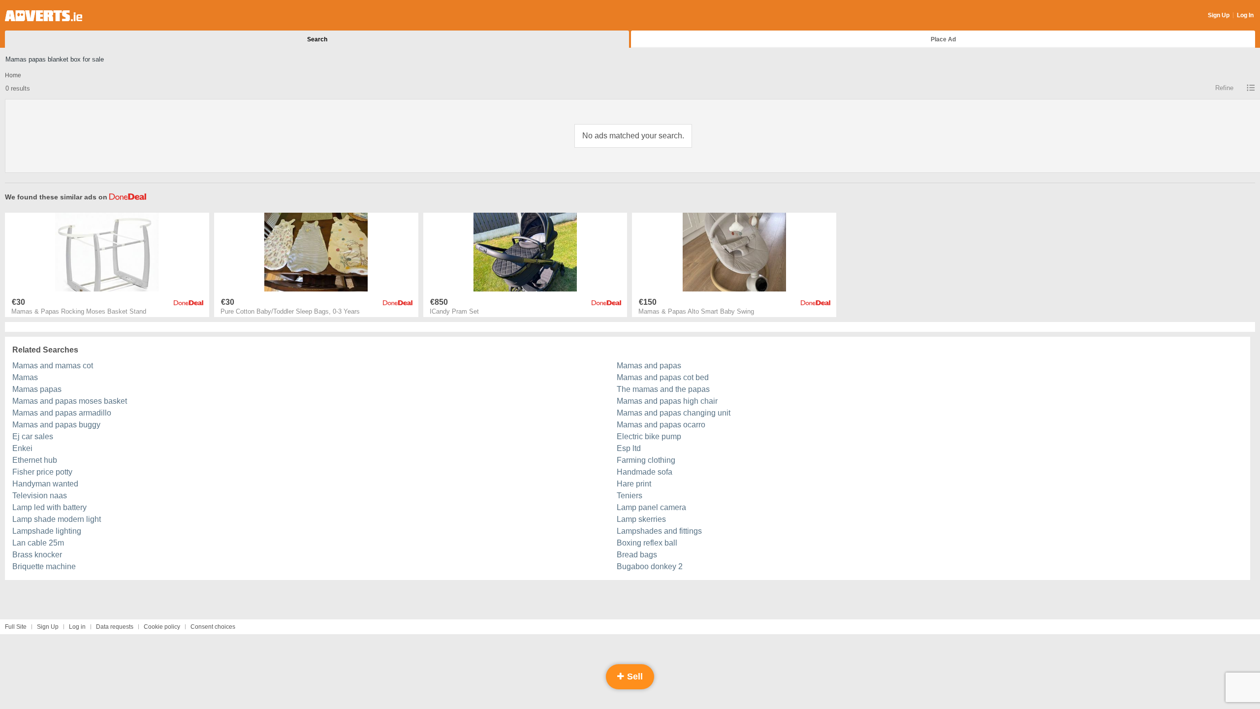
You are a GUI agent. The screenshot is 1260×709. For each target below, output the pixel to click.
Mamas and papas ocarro (661, 424)
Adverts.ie (43, 15)
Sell (634, 676)
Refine (1224, 88)
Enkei (22, 448)
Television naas (39, 495)
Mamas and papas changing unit (673, 413)
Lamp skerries (641, 519)
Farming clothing (646, 460)
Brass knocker (37, 554)
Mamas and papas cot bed (663, 377)
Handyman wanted (45, 484)
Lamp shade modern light (56, 519)
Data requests (114, 626)
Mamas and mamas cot (52, 365)
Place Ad (943, 39)
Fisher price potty (42, 472)
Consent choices (212, 626)
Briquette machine (44, 566)
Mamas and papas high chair (667, 401)
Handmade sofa (644, 472)
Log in (77, 626)
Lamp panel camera (651, 507)
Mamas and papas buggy (56, 424)
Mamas (25, 377)
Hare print (634, 484)
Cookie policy (162, 626)
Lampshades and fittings (659, 531)
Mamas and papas (649, 365)
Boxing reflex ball (647, 543)
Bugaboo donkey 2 (650, 566)
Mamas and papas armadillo (61, 413)
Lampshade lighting (46, 531)
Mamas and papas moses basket (69, 401)
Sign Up (1218, 15)
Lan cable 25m (38, 543)
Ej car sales (32, 436)
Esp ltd (629, 448)
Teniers (629, 495)
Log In (1245, 15)
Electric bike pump (649, 436)
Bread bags (637, 554)
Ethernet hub (34, 460)
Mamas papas (37, 389)
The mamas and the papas (663, 389)
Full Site (16, 626)
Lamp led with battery (49, 507)
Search (317, 39)
